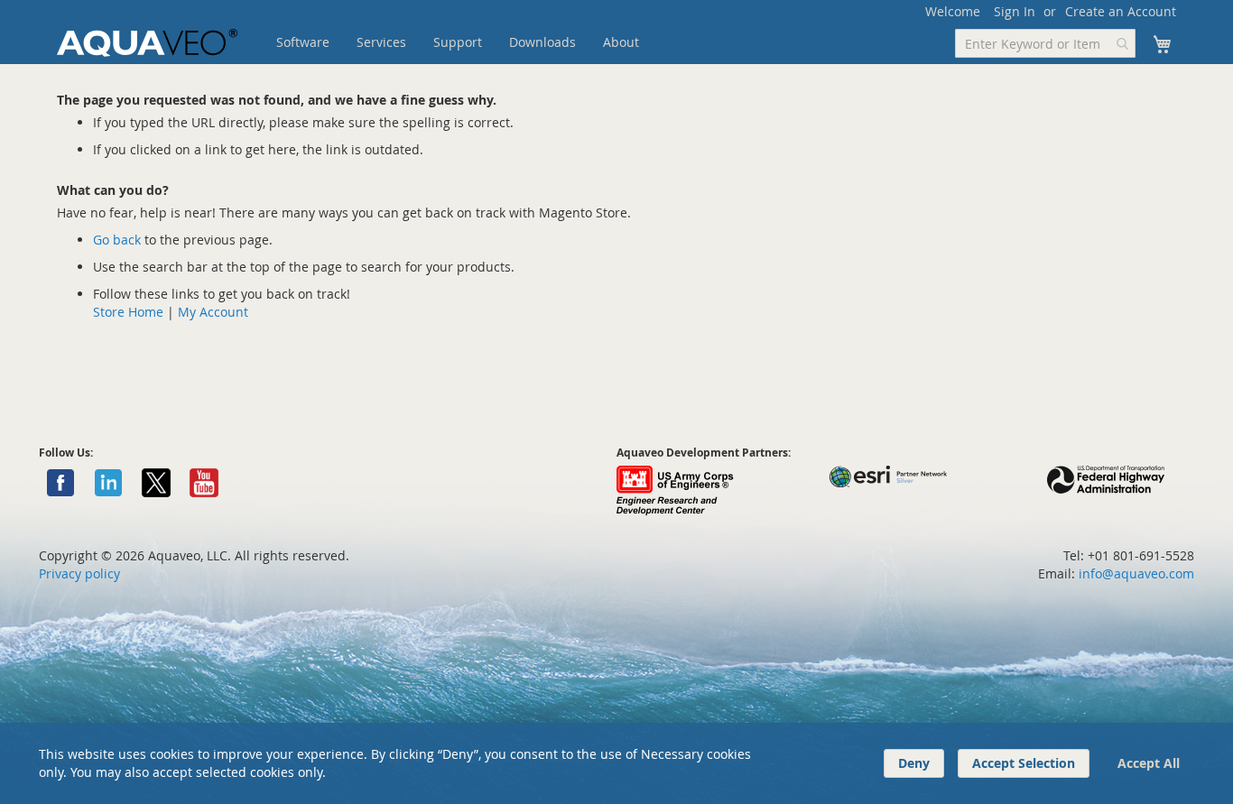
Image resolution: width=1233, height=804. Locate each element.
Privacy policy (79, 573)
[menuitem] (302, 42)
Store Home (128, 311)
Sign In (1014, 11)
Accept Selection (1023, 763)
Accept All (1148, 763)
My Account (213, 311)
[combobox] (1045, 43)
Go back (117, 239)
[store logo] (147, 43)
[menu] (485, 42)
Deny (914, 763)
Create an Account (1120, 11)
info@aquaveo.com (1136, 573)
